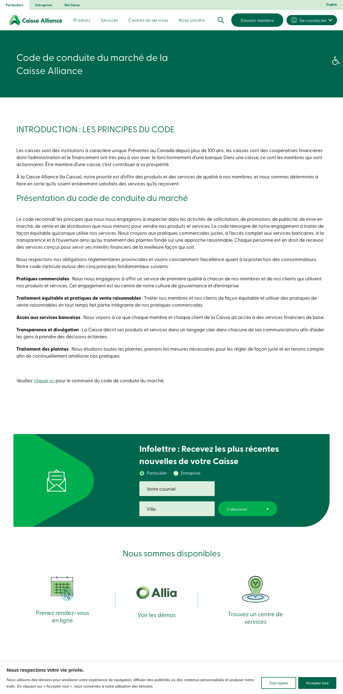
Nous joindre (192, 20)
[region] (171, 678)
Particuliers (14, 5)
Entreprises (43, 5)
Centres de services (148, 20)
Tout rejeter (278, 683)
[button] (336, 61)
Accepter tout (317, 683)
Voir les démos (156, 614)
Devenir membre (257, 20)
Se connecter (313, 20)
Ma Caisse (72, 5)
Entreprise (190, 473)
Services (109, 20)
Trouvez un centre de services (255, 617)
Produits (81, 20)
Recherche (221, 20)
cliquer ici (44, 380)
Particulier (157, 473)
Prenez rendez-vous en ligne (62, 616)
